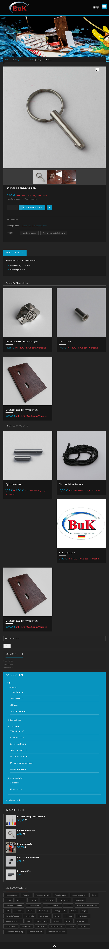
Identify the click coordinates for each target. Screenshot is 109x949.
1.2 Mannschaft (16, 698)
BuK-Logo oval (67, 552)
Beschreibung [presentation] (15, 252)
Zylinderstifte (13, 484)
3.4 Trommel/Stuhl (40, 226)
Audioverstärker (79, 895)
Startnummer (56, 926)
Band (94, 895)
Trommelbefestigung (14, 932)
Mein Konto (8, 661)
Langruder (44, 916)
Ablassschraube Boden (28, 857)
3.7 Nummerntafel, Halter (21, 763)
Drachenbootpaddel (14, 905)
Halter (30, 911)
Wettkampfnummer (56, 932)
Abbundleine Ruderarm (72, 484)
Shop (17, 60)
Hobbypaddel (59, 911)
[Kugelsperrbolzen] (40, 177)
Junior (73, 911)
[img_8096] (54, 177)
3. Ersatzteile (28, 60)
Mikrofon (68, 916)
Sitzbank (41, 926)
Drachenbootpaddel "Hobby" (31, 817)
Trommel (84, 926)
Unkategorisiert (13, 800)
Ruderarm (81, 921)
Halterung (43, 911)
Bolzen (8, 900)
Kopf (84, 911)
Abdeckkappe (11, 895)
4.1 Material (15, 783)
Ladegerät (30, 916)
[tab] (15, 253)
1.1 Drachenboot (17, 692)
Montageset (83, 916)
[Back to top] (54, 945)
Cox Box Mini (47, 900)
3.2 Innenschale (17, 737)
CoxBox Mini (64, 900)
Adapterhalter (60, 895)
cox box (20, 900)
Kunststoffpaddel (12, 916)
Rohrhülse (65, 341)
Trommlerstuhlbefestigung (54, 233)
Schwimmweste (24, 844)
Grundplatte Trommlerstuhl (22, 409)
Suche (7, 646)
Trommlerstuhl (35, 932)
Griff (7, 911)
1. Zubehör (12, 687)
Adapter (26, 895)
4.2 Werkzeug (16, 789)
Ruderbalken (11, 926)
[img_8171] (69, 177)
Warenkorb (8, 668)
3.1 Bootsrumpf (16, 731)
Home (8, 60)
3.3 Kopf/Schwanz (18, 744)
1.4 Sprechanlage (18, 711)
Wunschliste (8, 664)
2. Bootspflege (14, 720)
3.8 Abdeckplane (18, 769)
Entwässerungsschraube (87, 905)
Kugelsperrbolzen (29, 233)
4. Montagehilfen (15, 778)
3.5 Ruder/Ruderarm (19, 756)
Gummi (18, 911)
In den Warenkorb (32, 207)
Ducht (68, 905)
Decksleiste (79, 900)
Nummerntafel (42, 921)
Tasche (71, 926)
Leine (57, 916)
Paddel (57, 921)
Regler (68, 921)
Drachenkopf (33, 905)
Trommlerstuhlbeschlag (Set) (22, 341)
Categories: (12, 226)
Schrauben (26, 926)
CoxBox (33, 900)
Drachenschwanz (52, 905)
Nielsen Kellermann (13, 921)
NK (28, 921)
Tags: (9, 233)
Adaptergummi (42, 895)
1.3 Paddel (14, 705)
